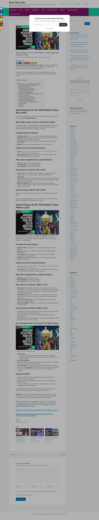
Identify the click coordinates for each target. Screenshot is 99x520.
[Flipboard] (1, 22)
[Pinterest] (1, 17)
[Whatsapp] (1, 19)
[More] (1, 27)
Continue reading (49, 28)
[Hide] (0, 30)
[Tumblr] (1, 25)
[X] (1, 11)
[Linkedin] (1, 14)
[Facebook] (1, 8)
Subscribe (63, 24)
